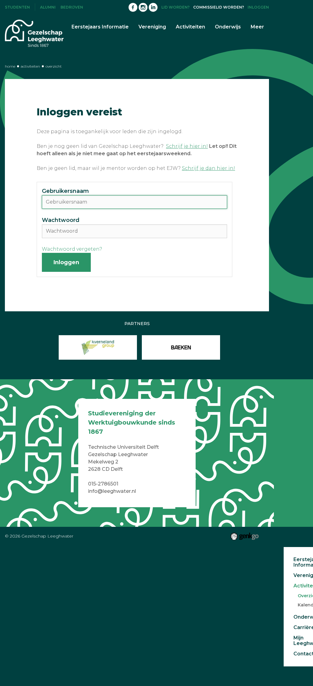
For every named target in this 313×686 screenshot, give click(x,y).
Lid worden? (175, 7)
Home (10, 66)
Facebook (133, 7)
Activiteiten (30, 66)
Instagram (143, 7)
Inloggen (258, 7)
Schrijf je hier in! (187, 146)
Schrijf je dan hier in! (208, 168)
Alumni (48, 7)
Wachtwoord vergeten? (72, 249)
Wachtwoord (60, 220)
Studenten (17, 7)
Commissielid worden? (218, 7)
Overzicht (54, 66)
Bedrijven (72, 7)
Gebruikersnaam (65, 191)
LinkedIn (153, 7)
